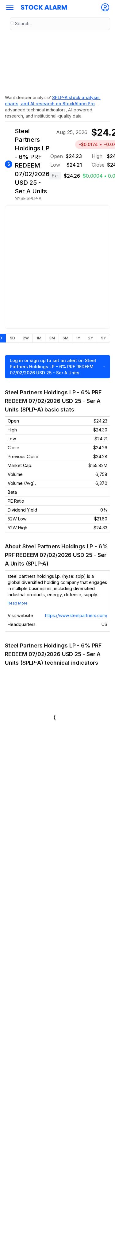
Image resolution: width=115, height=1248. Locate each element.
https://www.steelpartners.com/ (76, 615)
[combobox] (60, 23)
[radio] (12, 338)
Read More (18, 603)
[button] (10, 7)
